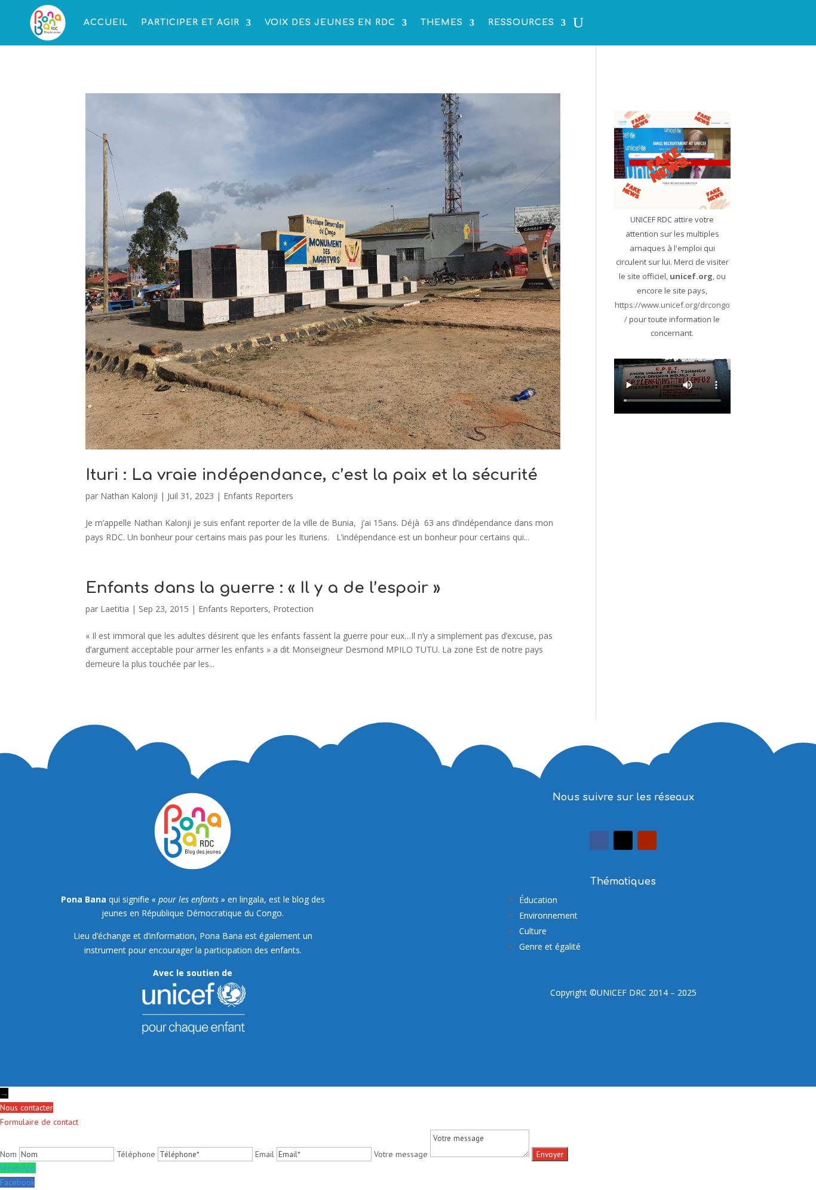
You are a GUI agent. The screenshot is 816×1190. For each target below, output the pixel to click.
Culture (533, 931)
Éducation (538, 899)
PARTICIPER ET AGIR (190, 22)
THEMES (442, 22)
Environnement (548, 915)
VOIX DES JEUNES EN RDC (330, 22)
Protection (293, 608)
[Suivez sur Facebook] (599, 840)
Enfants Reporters (258, 495)
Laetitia (114, 608)
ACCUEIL (106, 22)
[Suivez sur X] (623, 840)
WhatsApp (18, 1168)
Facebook (17, 1182)
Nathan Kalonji (129, 495)
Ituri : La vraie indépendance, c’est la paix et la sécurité (311, 475)
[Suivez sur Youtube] (647, 840)
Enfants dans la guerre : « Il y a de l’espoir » (262, 587)
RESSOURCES (521, 22)
